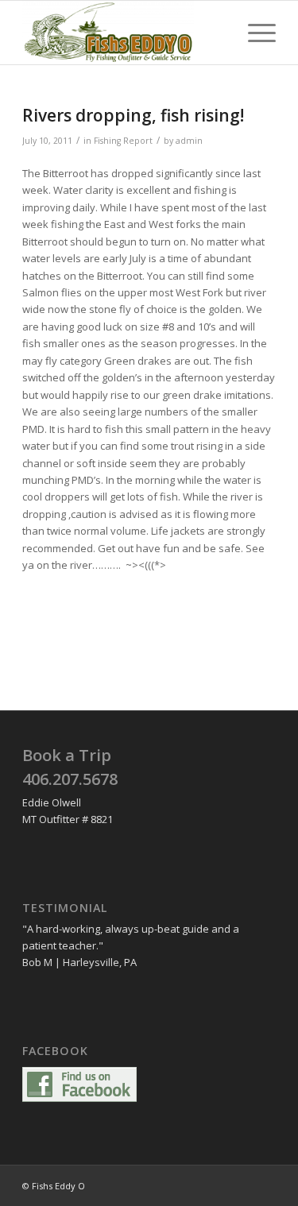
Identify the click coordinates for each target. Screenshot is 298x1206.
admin (189, 140)
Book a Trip (66, 755)
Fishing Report (123, 140)
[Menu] (254, 32)
